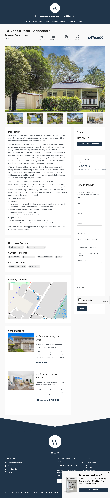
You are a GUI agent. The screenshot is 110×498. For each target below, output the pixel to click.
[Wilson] (55, 441)
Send (82, 309)
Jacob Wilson (85, 159)
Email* (79, 214)
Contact (11, 472)
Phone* (80, 224)
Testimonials (13, 469)
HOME (28, 21)
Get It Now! (93, 490)
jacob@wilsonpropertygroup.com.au (94, 170)
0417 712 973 (85, 166)
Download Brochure (90, 144)
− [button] (11, 288)
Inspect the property (87, 245)
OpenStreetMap (56, 318)
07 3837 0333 (69, 16)
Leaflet (43, 318)
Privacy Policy (54, 492)
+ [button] (11, 284)
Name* (79, 204)
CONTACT (80, 21)
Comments (81, 261)
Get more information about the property (88, 240)
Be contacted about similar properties (87, 254)
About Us (11, 466)
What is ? (82, 287)
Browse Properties (15, 463)
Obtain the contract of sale (89, 248)
